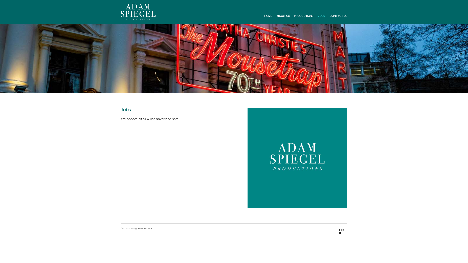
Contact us (338, 16)
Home (268, 16)
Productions (304, 16)
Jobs (321, 16)
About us (283, 16)
